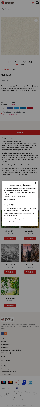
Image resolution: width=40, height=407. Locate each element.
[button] (35, 183)
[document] (20, 203)
